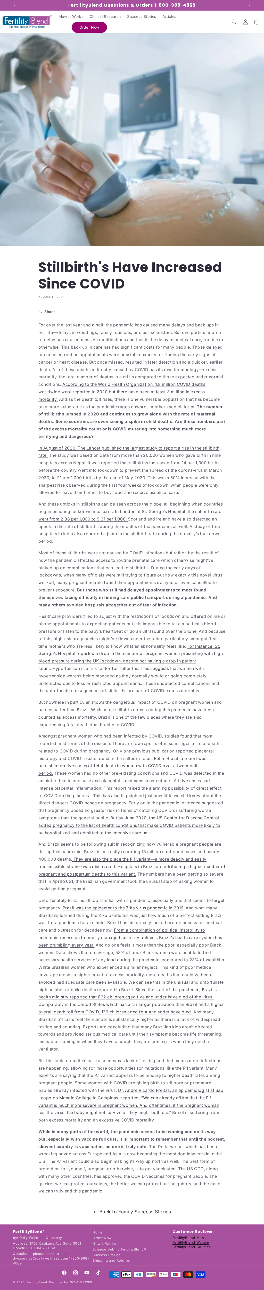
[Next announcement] (249, 5)
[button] (234, 22)
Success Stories (106, 1255)
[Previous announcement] (14, 5)
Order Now (102, 1238)
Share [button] (49, 311)
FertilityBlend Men (188, 1238)
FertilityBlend (37, 1282)
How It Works (104, 1243)
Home (98, 1232)
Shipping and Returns (111, 1260)
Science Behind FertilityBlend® (119, 1249)
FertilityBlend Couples (191, 1247)
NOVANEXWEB (81, 1282)
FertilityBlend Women (190, 1242)
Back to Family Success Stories (135, 1211)
